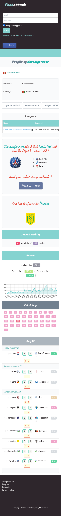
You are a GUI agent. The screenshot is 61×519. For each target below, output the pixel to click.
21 (12, 321)
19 (54, 316)
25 (36, 321)
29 (6, 325)
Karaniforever (13, 73)
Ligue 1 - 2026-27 (12, 106)
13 (18, 316)
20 (6, 321)
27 (48, 321)
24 (30, 321)
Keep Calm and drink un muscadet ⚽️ (18, 130)
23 (24, 321)
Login (11, 45)
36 (48, 325)
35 (42, 325)
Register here (8, 36)
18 (48, 316)
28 (54, 321)
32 (24, 325)
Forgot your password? (24, 36)
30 (12, 325)
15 (30, 316)
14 (24, 316)
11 (6, 316)
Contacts (6, 487)
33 (30, 325)
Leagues (5, 484)
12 (12, 316)
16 (36, 316)
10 (51, 312)
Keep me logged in (14, 26)
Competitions (8, 482)
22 (18, 321)
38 (6, 330)
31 (18, 325)
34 (36, 325)
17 (42, 316)
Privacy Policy (8, 490)
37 (54, 325)
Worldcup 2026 (32, 106)
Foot (15, 5)
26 (42, 321)
